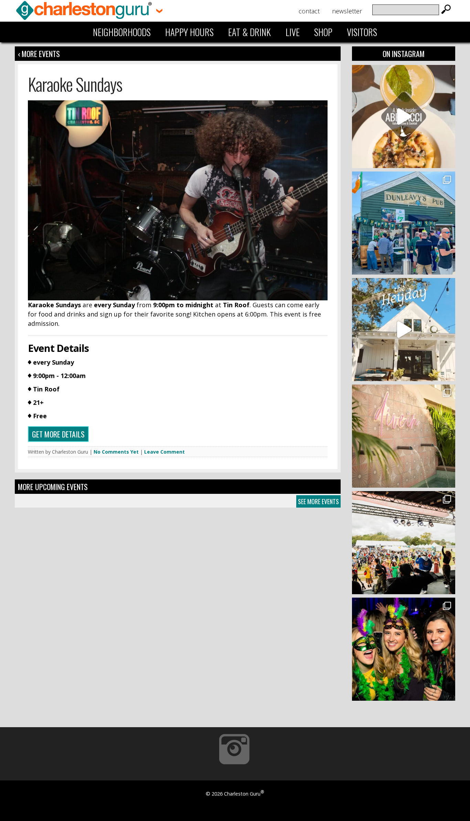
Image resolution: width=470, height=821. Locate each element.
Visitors (362, 32)
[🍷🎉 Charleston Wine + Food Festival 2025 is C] (403, 542)
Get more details (58, 434)
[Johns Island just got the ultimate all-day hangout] (403, 329)
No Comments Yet (116, 451)
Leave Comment (164, 451)
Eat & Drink (249, 32)
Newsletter (347, 11)
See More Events (318, 501)
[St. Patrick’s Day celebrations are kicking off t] (403, 223)
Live (293, 32)
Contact (309, 11)
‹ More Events (39, 53)
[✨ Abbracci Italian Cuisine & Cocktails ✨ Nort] (403, 116)
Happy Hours (189, 32)
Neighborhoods (122, 32)
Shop (323, 32)
